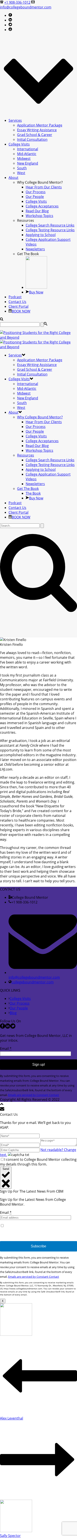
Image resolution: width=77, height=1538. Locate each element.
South (22, 168)
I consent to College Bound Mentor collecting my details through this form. (38, 1162)
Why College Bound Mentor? (40, 417)
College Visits (19, 144)
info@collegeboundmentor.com (25, 7)
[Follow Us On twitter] (12, 1027)
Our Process (36, 191)
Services (15, 120)
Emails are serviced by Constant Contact (33, 1095)
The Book (33, 493)
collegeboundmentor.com (33, 982)
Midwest (24, 158)
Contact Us (17, 301)
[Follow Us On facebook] (2, 1027)
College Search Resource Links (50, 225)
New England (27, 163)
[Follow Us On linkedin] (7, 1027)
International (27, 149)
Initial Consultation (32, 139)
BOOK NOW (21, 311)
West (21, 172)
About (13, 177)
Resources (25, 455)
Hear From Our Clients (44, 187)
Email (6, 1048)
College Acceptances (42, 206)
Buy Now (36, 292)
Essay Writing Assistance (37, 130)
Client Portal (18, 306)
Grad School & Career (34, 134)
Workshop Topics (39, 215)
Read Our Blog (37, 211)
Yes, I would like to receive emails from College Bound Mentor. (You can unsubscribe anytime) (36, 1230)
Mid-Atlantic (26, 153)
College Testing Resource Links (50, 230)
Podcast (15, 297)
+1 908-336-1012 (17, 2)
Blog (13, 1012)
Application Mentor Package (39, 125)
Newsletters (35, 249)
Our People (35, 196)
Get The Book (28, 488)
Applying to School (41, 234)
